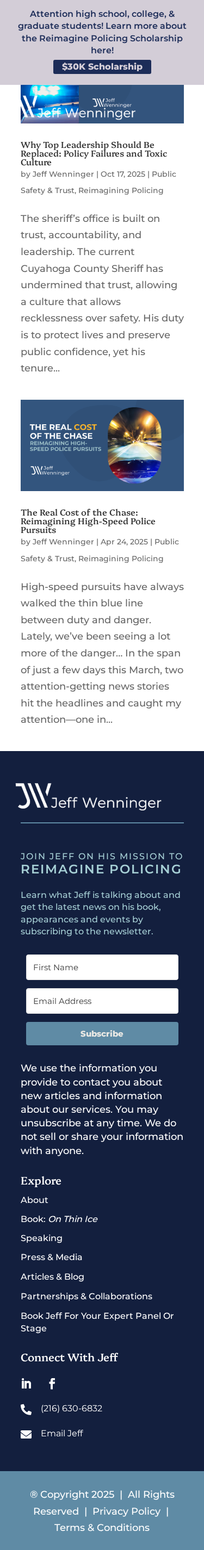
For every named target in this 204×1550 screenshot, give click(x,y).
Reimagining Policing (121, 190)
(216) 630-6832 (71, 1408)
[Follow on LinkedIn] (26, 1383)
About (34, 1200)
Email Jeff (62, 1433)
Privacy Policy (127, 1511)
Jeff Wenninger (63, 174)
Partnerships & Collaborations (86, 1296)
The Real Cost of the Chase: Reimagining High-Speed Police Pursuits (88, 520)
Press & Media (52, 1257)
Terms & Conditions (102, 1528)
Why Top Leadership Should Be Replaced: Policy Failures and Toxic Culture (94, 153)
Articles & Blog (52, 1277)
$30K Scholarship (102, 66)
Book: (59, 1219)
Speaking (42, 1238)
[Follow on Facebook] (52, 1383)
